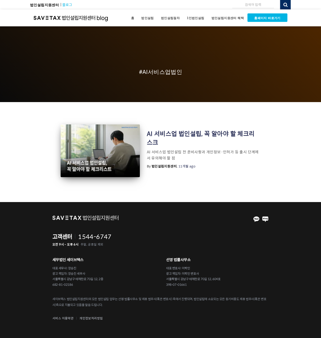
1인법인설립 (195, 18)
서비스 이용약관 (63, 318)
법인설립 (147, 18)
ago (186, 166)
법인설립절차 (170, 18)
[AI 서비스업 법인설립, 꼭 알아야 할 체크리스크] (100, 150)
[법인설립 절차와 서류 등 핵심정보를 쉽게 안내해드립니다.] (71, 17)
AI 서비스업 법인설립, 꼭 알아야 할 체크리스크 (201, 138)
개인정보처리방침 (91, 318)
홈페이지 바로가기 (267, 18)
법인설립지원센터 (44, 5)
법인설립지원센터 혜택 (227, 18)
